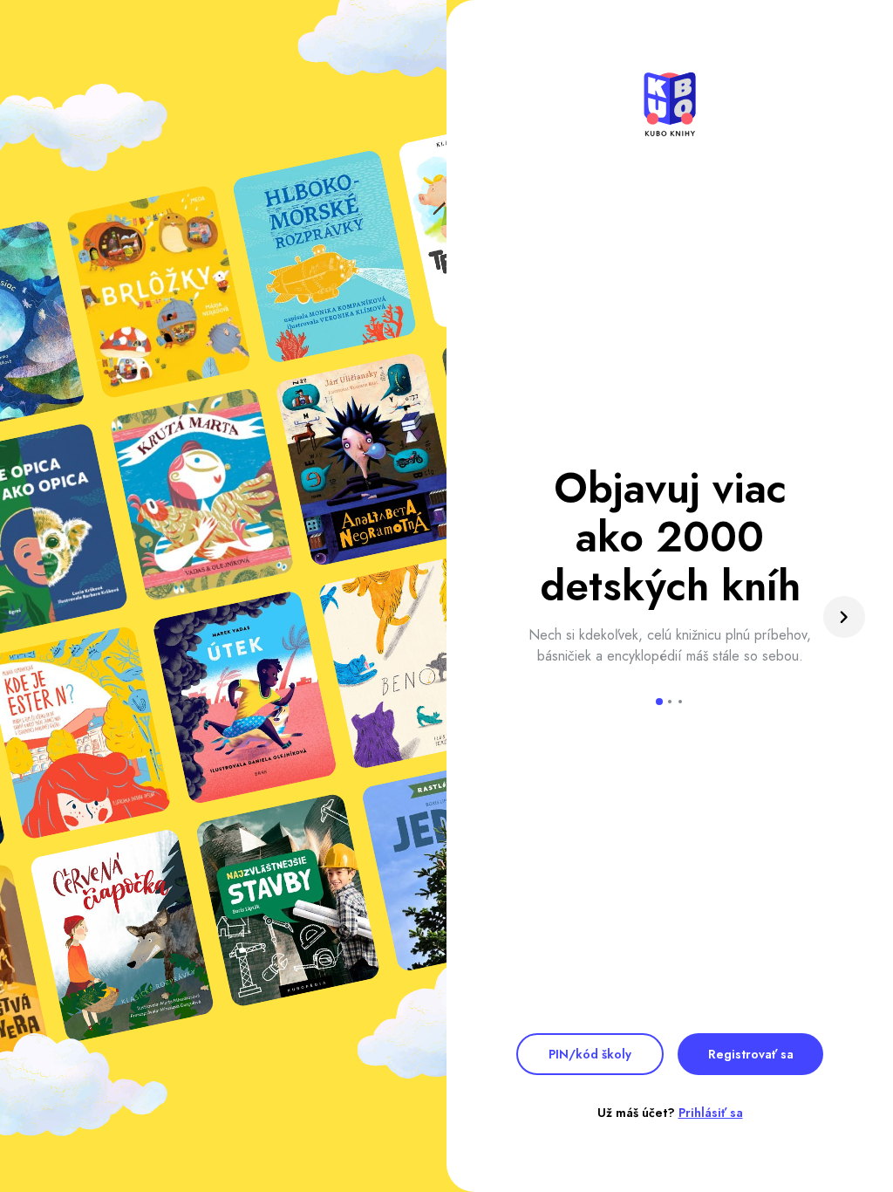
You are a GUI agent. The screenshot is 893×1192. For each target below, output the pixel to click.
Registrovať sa (751, 1054)
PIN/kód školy (590, 1054)
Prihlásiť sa (710, 1112)
